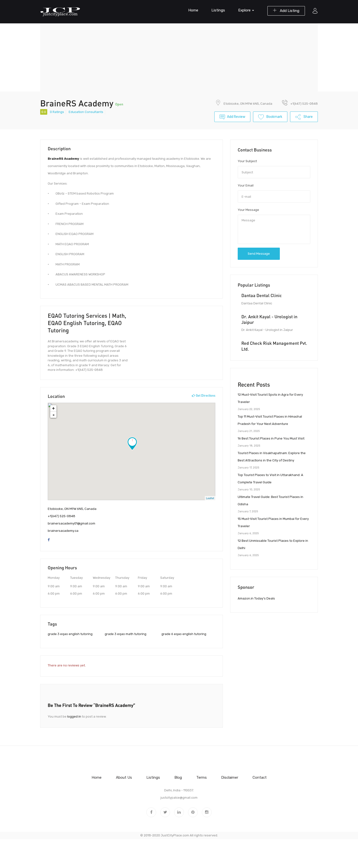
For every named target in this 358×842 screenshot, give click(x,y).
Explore (245, 10)
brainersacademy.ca (63, 531)
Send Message (259, 253)
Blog (178, 777)
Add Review (236, 117)
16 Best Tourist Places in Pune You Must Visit (271, 438)
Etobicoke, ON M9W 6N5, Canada (248, 103)
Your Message (248, 210)
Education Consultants (86, 112)
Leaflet (210, 498)
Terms (201, 777)
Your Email (246, 185)
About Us (124, 777)
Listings (218, 10)
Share (308, 117)
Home (193, 10)
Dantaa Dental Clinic (261, 295)
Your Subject (247, 161)
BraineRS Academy (63, 158)
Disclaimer (229, 777)
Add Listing (289, 11)
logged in (74, 716)
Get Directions (205, 395)
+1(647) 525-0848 (61, 516)
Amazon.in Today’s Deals (256, 598)
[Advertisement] (179, 57)
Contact (260, 777)
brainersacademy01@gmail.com (71, 523)
